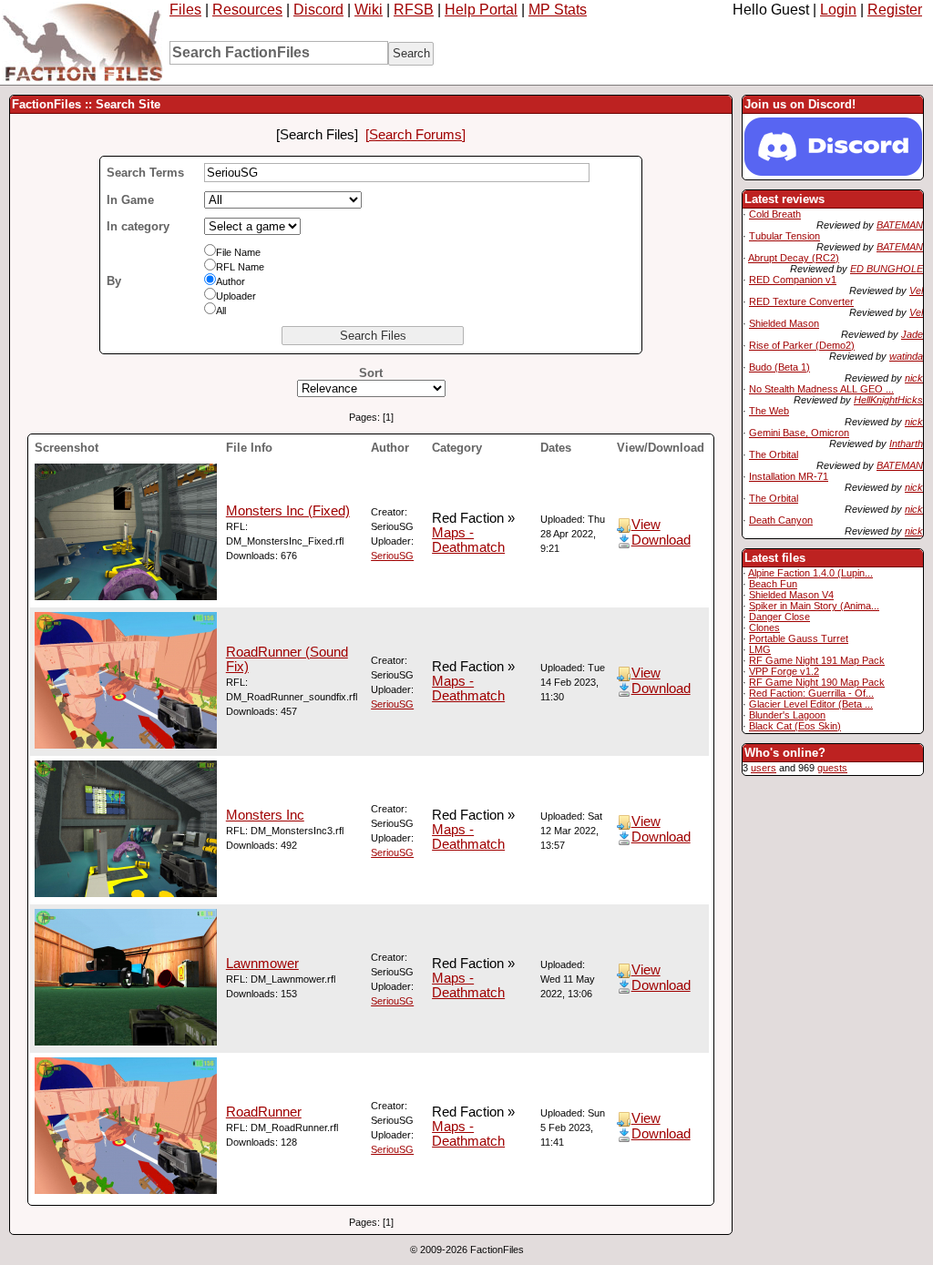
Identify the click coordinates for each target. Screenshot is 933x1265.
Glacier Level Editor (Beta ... (811, 704)
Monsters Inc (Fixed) (288, 511)
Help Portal (481, 9)
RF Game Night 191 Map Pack (817, 660)
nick (914, 377)
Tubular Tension (784, 235)
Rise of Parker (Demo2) (802, 345)
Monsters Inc (265, 815)
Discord (318, 9)
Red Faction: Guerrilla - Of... (811, 693)
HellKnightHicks (888, 399)
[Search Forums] (415, 135)
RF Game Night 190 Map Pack (817, 682)
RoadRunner (264, 1112)
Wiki (368, 9)
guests (832, 767)
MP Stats (557, 9)
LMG (760, 649)
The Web (769, 410)
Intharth (906, 443)
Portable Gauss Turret (798, 638)
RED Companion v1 (792, 279)
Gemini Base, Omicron (799, 432)
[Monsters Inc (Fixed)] (126, 595)
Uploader (236, 296)
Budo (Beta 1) (779, 367)
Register (894, 9)
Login (838, 9)
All (221, 310)
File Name (238, 252)
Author (230, 281)
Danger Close (779, 616)
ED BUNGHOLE (886, 268)
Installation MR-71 (788, 476)
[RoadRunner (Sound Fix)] (126, 744)
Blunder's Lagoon (787, 714)
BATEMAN (900, 224)
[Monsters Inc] (126, 892)
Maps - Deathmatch (468, 540)
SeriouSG (392, 555)
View (646, 524)
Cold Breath (775, 214)
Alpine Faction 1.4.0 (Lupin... (810, 572)
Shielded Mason (784, 323)
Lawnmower (262, 963)
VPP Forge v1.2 (784, 671)
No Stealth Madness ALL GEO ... (821, 388)
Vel (916, 290)
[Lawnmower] (126, 1041)
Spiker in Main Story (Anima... (814, 605)
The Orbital (773, 454)
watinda (906, 356)
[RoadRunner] (126, 1189)
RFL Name (240, 266)
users (763, 767)
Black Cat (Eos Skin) (795, 725)
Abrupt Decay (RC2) (793, 257)
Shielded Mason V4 (791, 594)
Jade (912, 334)
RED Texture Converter (801, 301)
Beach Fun (773, 583)
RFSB (414, 9)
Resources (247, 9)
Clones (764, 627)
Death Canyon (781, 520)
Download (661, 540)
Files (185, 9)
